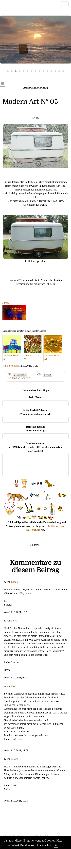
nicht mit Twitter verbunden (39, 375)
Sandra (14, 581)
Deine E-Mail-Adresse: (35, 412)
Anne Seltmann (10, 365)
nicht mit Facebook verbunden (9, 375)
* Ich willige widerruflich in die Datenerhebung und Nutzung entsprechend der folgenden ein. (36, 526)
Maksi (14, 758)
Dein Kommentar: (35, 447)
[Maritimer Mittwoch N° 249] (35, 39)
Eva (13, 686)
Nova (14, 620)
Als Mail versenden (19, 378)
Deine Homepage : (35, 428)
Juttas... (6, 302)
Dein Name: (35, 397)
